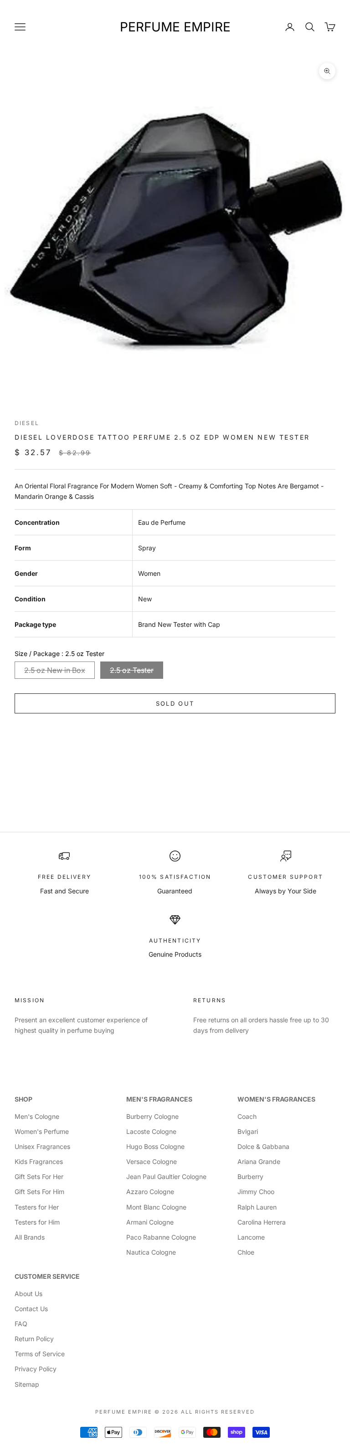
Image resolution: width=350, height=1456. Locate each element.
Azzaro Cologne (150, 1191)
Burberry (250, 1176)
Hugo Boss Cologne (155, 1146)
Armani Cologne (150, 1222)
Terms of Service (40, 1354)
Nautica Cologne (151, 1252)
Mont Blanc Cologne (156, 1207)
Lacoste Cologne (151, 1131)
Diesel (27, 423)
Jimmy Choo (255, 1191)
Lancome (251, 1237)
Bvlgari (247, 1131)
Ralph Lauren (257, 1207)
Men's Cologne (37, 1116)
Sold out (175, 703)
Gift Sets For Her (39, 1176)
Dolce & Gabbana (263, 1146)
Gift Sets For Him (39, 1191)
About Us (28, 1293)
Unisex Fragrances (42, 1146)
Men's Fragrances (159, 1099)
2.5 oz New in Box (54, 670)
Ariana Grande (258, 1161)
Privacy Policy (36, 1369)
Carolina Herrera (261, 1222)
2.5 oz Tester (132, 670)
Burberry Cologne (152, 1116)
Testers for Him (37, 1222)
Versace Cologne (151, 1161)
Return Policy (34, 1339)
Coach (247, 1116)
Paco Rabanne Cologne (161, 1237)
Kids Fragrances (39, 1161)
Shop (23, 1099)
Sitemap (27, 1384)
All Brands (30, 1237)
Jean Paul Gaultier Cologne (166, 1176)
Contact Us (31, 1308)
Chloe (245, 1252)
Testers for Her (37, 1207)
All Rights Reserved (218, 1412)
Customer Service (47, 1276)
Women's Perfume (42, 1131)
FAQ (21, 1324)
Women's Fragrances (276, 1099)
